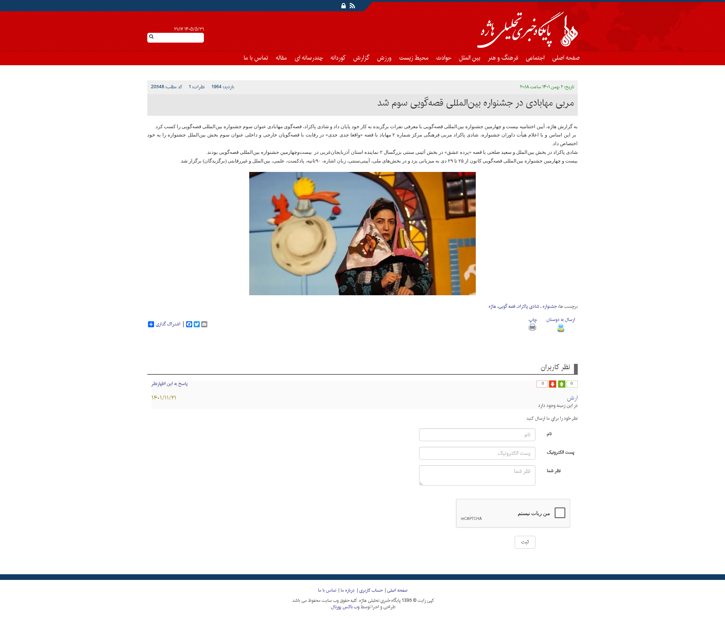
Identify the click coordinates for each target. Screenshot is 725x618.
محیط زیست (414, 58)
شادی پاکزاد (528, 306)
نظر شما (554, 470)
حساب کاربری (371, 590)
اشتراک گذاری (168, 324)
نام (549, 433)
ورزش (384, 58)
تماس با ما (256, 58)
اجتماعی (535, 58)
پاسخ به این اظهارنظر (169, 383)
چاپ (533, 320)
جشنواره (549, 306)
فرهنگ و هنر (503, 58)
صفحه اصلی (566, 58)
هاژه (492, 306)
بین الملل (469, 58)
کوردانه (338, 58)
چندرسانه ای (309, 58)
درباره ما (348, 590)
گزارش (361, 58)
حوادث (443, 58)
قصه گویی (506, 306)
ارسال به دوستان (560, 319)
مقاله (281, 58)
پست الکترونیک (560, 452)
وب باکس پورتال (345, 607)
